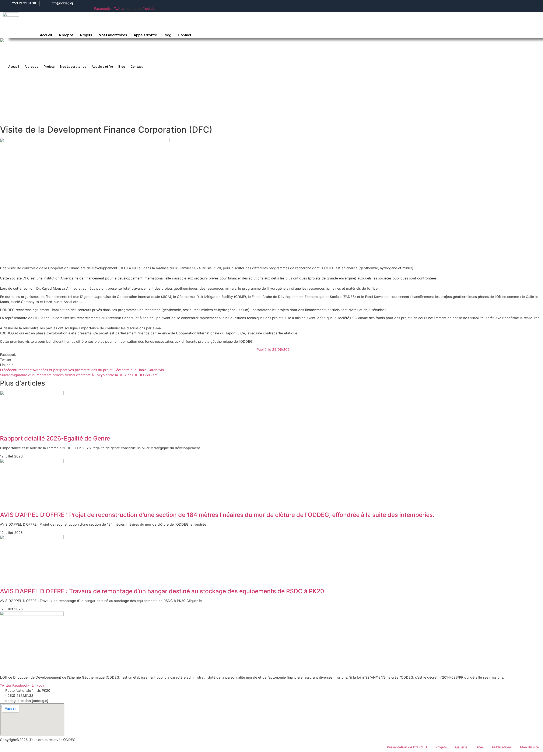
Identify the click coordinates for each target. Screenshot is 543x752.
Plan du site (529, 747)
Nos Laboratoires (113, 35)
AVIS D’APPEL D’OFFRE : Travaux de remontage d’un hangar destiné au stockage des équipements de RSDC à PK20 (162, 591)
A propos (66, 35)
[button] (271, 354)
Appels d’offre (145, 35)
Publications (502, 747)
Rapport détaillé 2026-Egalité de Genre (55, 438)
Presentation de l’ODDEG (407, 747)
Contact (184, 35)
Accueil (46, 35)
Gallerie (461, 747)
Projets (86, 35)
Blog (167, 35)
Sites (480, 747)
